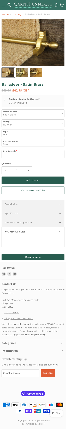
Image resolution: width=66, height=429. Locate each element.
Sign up (48, 372)
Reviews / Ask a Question (18, 222)
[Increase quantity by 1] (28, 170)
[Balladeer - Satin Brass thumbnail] (8, 72)
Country (16, 14)
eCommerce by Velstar (33, 424)
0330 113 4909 (11, 312)
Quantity (6, 164)
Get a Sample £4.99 (33, 190)
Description (11, 204)
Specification (12, 213)
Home (5, 14)
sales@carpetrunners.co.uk (18, 318)
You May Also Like (15, 231)
